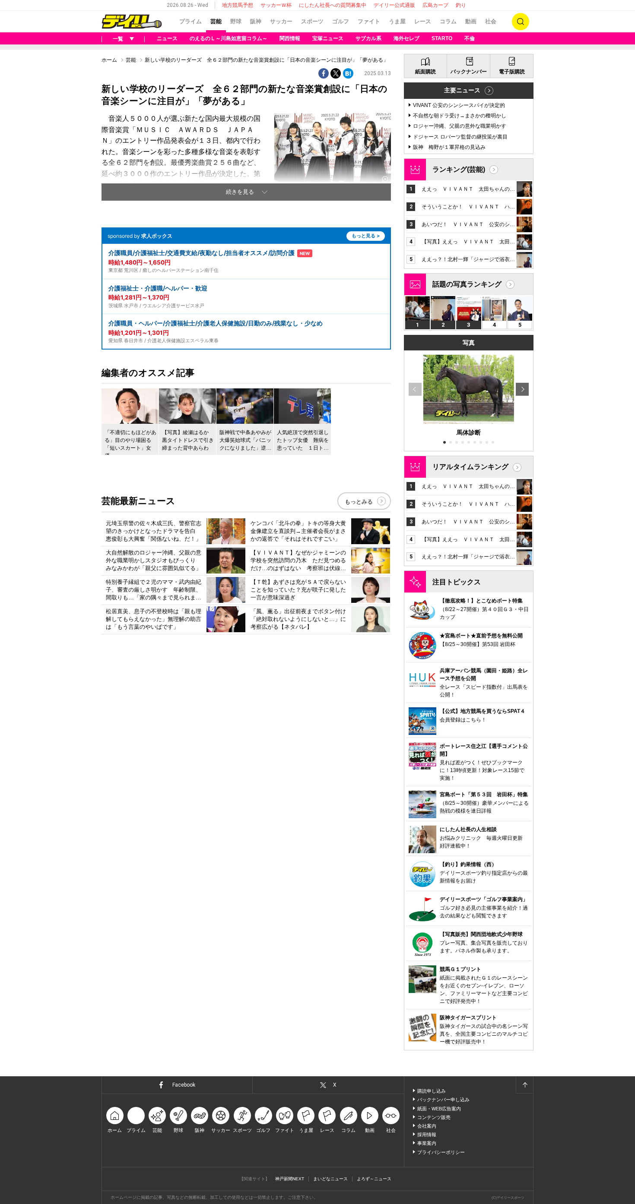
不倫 (469, 38)
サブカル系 (368, 38)
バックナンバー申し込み (443, 1099)
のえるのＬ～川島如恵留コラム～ (228, 38)
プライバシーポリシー (441, 1152)
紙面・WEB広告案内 (439, 1108)
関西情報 (289, 38)
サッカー (281, 21)
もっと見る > (366, 236)
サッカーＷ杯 (276, 5)
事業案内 (426, 1143)
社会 (490, 21)
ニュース (167, 38)
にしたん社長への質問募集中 (332, 5)
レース (422, 21)
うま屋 (397, 21)
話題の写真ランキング (467, 284)
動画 (470, 21)
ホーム (109, 60)
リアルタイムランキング (470, 466)
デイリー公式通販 (394, 5)
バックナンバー (469, 72)
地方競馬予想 (237, 5)
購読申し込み (431, 1091)
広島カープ (435, 5)
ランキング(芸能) (458, 169)
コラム (448, 21)
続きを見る (240, 192)
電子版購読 (512, 72)
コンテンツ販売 (434, 1117)
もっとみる (359, 501)
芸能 (216, 21)
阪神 (255, 21)
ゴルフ (340, 21)
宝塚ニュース (327, 38)
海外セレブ (406, 38)
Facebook (183, 1085)
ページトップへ (524, 1085)
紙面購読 (425, 72)
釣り (461, 5)
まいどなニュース (330, 1178)
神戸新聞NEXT (289, 1178)
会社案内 (426, 1125)
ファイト (369, 21)
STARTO (442, 38)
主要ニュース (462, 90)
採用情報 (426, 1134)
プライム (190, 21)
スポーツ (312, 21)
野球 (235, 21)
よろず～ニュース (374, 1178)
